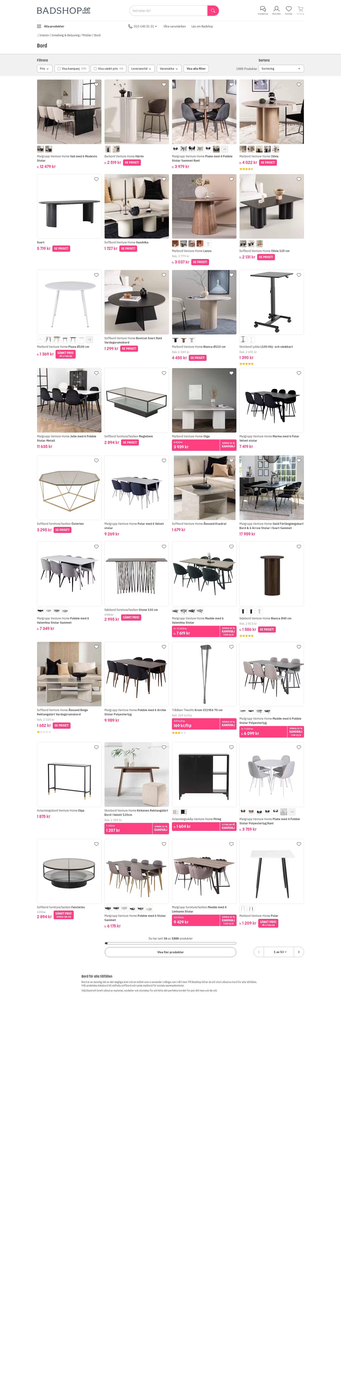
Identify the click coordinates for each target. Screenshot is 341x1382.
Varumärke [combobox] (167, 68)
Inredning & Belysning (66, 35)
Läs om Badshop (202, 26)
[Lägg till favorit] (96, 84)
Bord (97, 35)
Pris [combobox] (42, 68)
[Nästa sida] (299, 952)
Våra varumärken (174, 26)
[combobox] (279, 952)
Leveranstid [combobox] (139, 68)
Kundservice (263, 14)
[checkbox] (72, 68)
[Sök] (213, 11)
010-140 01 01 (144, 26)
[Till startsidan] (63, 10)
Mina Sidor (276, 14)
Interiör (44, 35)
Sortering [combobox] (268, 68)
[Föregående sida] (259, 952)
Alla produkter (54, 26)
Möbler (87, 35)
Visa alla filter (196, 68)
